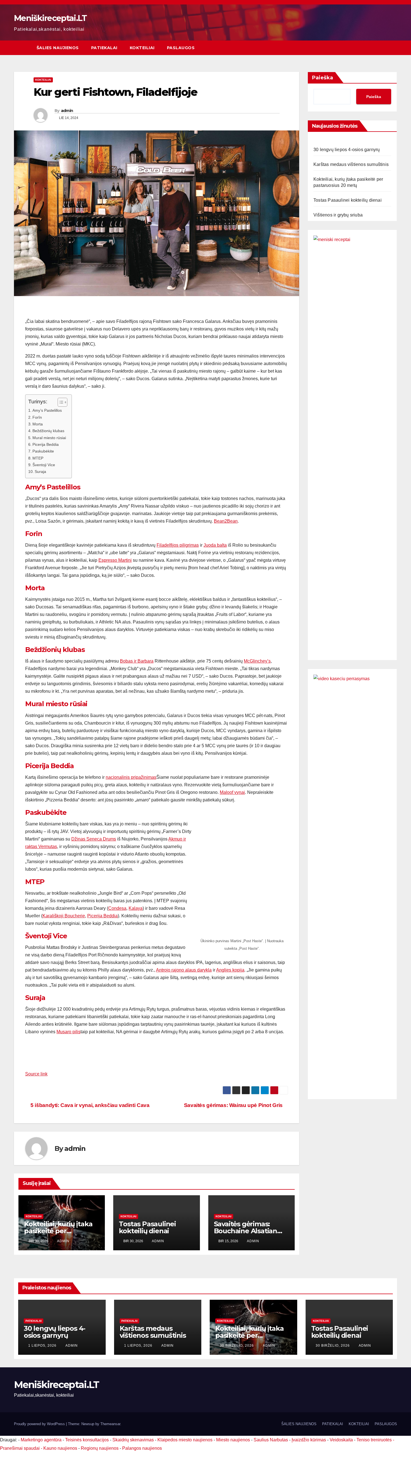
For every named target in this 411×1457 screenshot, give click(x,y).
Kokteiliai (43, 79)
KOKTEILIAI (142, 47)
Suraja (40, 471)
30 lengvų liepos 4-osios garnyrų (346, 149)
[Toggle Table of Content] (59, 402)
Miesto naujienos (233, 1439)
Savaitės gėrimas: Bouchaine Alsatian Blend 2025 (245, 1231)
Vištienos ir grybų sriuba (338, 215)
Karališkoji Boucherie (63, 915)
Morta (37, 424)
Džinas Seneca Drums (93, 839)
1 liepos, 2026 (43, 1346)
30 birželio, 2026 (237, 1346)
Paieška (322, 78)
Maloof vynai (232, 792)
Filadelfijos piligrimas (178, 545)
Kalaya (136, 908)
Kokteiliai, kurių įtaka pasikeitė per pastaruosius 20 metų (59, 1231)
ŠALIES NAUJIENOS (58, 47)
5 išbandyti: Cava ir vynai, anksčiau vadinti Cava (89, 1105)
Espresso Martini (115, 560)
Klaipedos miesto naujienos (184, 1439)
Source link (36, 1074)
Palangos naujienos (142, 1448)
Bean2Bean (226, 521)
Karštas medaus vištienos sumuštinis (351, 164)
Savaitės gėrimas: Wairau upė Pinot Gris (234, 1105)
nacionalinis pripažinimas (131, 777)
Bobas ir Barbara (136, 661)
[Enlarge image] (281, 817)
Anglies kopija (230, 970)
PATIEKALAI (104, 47)
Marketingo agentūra (41, 1439)
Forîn (37, 417)
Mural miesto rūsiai (49, 437)
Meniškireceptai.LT (50, 18)
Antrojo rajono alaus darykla (184, 970)
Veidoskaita (341, 1439)
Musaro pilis (68, 1031)
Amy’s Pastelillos (47, 410)
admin (67, 110)
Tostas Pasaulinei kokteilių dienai (147, 1227)
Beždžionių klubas (48, 430)
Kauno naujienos (60, 1448)
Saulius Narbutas (271, 1439)
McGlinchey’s (257, 661)
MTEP (37, 458)
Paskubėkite (43, 451)
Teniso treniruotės (374, 1439)
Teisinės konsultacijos (87, 1439)
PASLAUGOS (181, 47)
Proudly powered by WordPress (40, 1424)
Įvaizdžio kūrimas (309, 1439)
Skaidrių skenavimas (133, 1439)
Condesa (117, 908)
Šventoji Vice (43, 465)
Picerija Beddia (45, 444)
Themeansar (110, 1424)
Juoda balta (215, 545)
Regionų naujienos (100, 1448)
